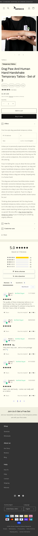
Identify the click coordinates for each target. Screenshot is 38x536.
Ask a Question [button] (20, 276)
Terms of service (31, 528)
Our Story (7, 448)
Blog (5, 457)
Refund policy (12, 528)
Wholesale (7, 436)
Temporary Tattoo (9, 64)
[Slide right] (23, 55)
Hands (18, 85)
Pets (23, 85)
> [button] (24, 401)
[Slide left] (15, 55)
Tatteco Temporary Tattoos (18, 526)
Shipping (11, 96)
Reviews (6, 453)
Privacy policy (21, 528)
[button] (4, 8)
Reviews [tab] (6, 283)
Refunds (6, 487)
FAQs (5, 474)
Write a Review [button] (20, 271)
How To (6, 470)
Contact (6, 479)
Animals (11, 85)
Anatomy (4, 85)
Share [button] (5, 235)
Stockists (7, 431)
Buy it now (19, 116)
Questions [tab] (19, 283)
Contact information (25, 531)
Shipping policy (14, 531)
